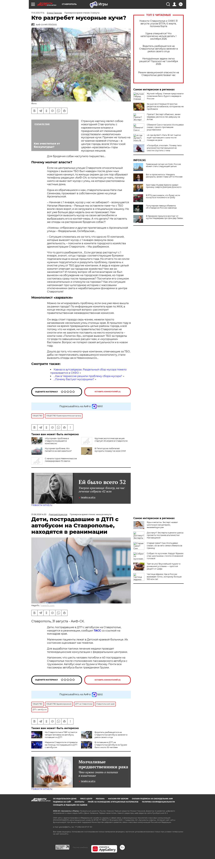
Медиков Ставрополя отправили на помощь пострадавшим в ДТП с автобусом (61, 745)
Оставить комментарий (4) (108, 392)
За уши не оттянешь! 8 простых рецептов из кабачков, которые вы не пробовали (165, 106)
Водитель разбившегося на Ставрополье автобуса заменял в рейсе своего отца (158, 49)
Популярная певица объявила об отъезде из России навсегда (161, 207)
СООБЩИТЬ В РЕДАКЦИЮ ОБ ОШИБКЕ (70, 805)
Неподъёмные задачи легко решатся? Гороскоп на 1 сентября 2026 (158, 61)
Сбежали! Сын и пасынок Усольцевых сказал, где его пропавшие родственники (165, 127)
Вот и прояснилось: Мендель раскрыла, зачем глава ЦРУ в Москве (164, 175)
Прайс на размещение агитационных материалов (113, 802)
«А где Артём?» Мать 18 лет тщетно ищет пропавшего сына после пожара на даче (164, 137)
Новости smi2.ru (41, 505)
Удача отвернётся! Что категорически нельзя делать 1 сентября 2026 (158, 36)
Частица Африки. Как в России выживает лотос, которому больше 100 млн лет (164, 576)
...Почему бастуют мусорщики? (74, 379)
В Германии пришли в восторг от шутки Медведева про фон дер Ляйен (164, 217)
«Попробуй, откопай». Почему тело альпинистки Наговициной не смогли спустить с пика (164, 148)
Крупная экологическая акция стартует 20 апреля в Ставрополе (111, 439)
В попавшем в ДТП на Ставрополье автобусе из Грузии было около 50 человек (111, 745)
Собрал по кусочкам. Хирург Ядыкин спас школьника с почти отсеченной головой (165, 556)
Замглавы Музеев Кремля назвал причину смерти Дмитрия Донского (163, 186)
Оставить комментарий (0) (108, 680)
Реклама (100, 799)
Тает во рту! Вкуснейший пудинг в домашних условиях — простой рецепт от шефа (163, 566)
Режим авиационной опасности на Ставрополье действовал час (158, 74)
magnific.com (47, 605)
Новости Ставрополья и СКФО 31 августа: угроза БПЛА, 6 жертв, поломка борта (158, 24)
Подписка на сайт (62, 802)
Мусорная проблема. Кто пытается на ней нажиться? (58, 449)
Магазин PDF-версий (118, 799)
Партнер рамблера (80, 847)
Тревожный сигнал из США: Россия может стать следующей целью (163, 165)
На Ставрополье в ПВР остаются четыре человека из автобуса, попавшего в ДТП (61, 734)
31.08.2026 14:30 (38, 514)
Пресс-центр (86, 799)
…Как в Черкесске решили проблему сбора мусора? (88, 376)
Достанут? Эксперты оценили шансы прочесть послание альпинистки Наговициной (165, 535)
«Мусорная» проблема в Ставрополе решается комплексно (57, 441)
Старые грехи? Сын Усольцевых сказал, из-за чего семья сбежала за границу (164, 545)
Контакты (79, 802)
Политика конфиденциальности (158, 802)
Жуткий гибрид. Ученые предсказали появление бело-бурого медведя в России (165, 96)
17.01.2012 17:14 (37, 13)
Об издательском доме (64, 799)
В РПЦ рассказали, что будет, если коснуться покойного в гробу (163, 196)
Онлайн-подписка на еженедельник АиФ (152, 799)
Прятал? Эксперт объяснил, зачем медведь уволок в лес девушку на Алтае (163, 117)
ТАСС (97, 630)
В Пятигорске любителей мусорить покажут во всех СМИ (110, 449)
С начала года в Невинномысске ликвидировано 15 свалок (61, 459)
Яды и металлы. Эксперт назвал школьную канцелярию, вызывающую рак (162, 525)
